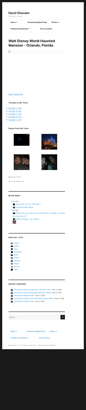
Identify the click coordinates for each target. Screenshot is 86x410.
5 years (13, 210)
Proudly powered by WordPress (47, 345)
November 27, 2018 (15, 120)
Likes (16, 249)
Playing (16, 263)
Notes (16, 269)
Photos (54, 22)
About (13, 22)
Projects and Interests (19, 29)
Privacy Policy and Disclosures (27, 345)
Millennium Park (24, 295)
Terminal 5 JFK (24, 301)
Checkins (17, 260)
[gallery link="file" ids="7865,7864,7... (29, 204)
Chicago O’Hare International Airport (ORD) (33, 298)
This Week (15, 196)
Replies (16, 246)
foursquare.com (19, 181)
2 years (13, 201)
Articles (16, 243)
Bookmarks (18, 252)
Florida (47, 45)
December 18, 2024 (15, 108)
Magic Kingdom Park (15, 94)
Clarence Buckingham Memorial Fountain (32, 292)
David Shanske (19, 13)
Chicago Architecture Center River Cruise (32, 289)
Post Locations (46, 29)
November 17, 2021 (15, 114)
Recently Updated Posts (37, 22)
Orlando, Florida (15, 177)
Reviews (17, 266)
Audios (16, 258)
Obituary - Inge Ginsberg (27, 219)
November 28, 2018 (15, 117)
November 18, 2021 (15, 111)
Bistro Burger (24, 207)
